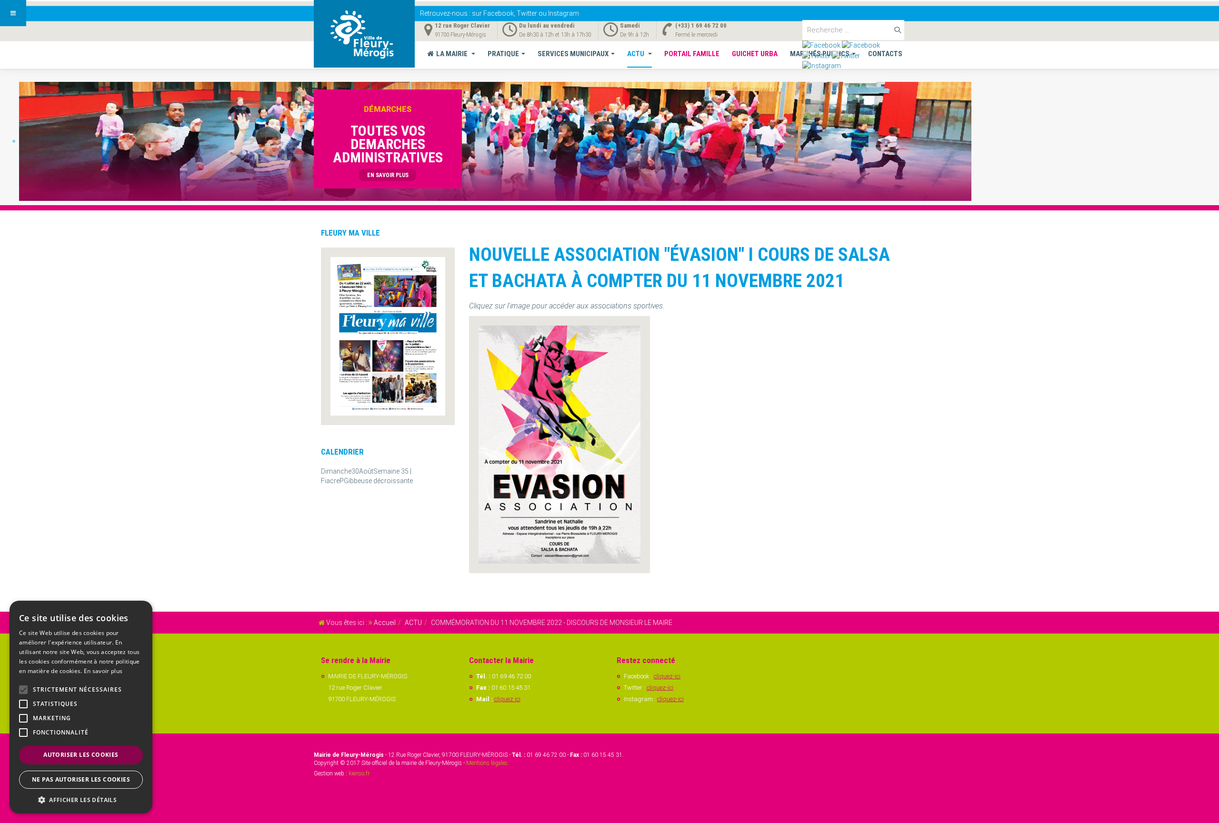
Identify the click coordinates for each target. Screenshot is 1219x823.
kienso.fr (359, 773)
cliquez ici (507, 699)
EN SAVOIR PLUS (388, 175)
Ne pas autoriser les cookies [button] (81, 779)
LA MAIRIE (452, 54)
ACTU (636, 54)
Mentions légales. (487, 763)
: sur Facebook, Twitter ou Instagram (499, 13)
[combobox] (853, 30)
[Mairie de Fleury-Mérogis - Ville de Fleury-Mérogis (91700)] (364, 34)
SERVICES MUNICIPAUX (573, 54)
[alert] (81, 707)
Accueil (385, 622)
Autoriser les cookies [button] (80, 755)
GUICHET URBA (755, 54)
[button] (81, 799)
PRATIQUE (503, 54)
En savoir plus (103, 671)
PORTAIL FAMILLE (691, 54)
